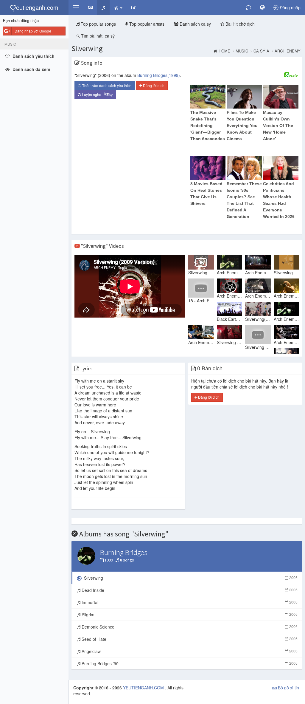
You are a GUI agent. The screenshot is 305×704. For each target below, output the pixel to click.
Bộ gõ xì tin (288, 688)
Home (224, 51)
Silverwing (87, 48)
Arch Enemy (288, 51)
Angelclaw (189, 651)
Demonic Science (189, 627)
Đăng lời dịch (153, 85)
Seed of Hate (189, 639)
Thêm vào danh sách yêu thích (106, 85)
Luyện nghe (96, 94)
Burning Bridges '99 (189, 663)
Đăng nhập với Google (33, 30)
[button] (76, 7)
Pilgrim (189, 615)
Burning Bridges (158, 75)
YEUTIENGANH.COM (144, 688)
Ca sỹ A (261, 51)
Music (242, 51)
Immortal (189, 602)
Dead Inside (189, 590)
